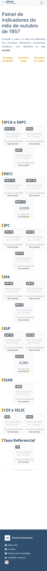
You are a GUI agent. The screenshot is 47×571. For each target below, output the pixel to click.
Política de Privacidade (18, 553)
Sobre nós (12, 545)
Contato (11, 549)
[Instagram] (7, 562)
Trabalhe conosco (16, 557)
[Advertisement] (23, 89)
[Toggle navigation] (41, 2)
